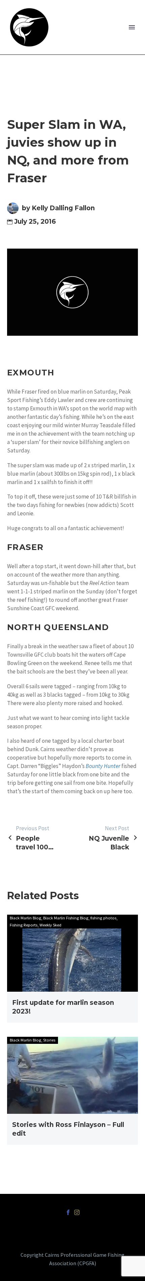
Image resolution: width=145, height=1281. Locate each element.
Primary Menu (132, 27)
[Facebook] (68, 1212)
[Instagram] (77, 1212)
